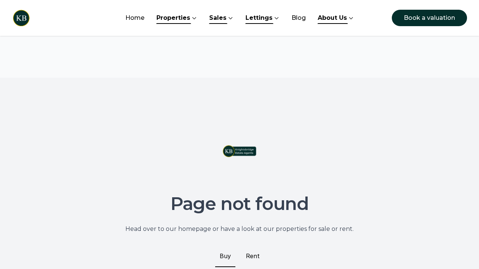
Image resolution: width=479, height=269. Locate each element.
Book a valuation (429, 17)
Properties (173, 17)
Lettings (258, 17)
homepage (194, 228)
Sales (217, 17)
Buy (225, 256)
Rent (253, 256)
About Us (332, 17)
